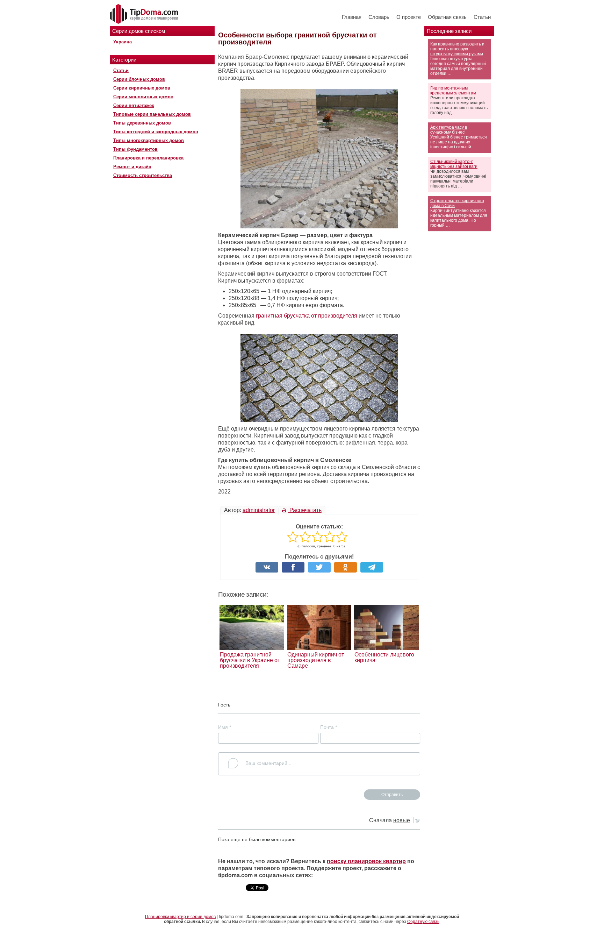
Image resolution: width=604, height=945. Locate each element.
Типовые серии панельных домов (152, 114)
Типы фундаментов (135, 149)
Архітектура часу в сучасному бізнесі (448, 130)
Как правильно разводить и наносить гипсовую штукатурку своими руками (457, 49)
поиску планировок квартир (366, 861)
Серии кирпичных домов (141, 88)
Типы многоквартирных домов (148, 140)
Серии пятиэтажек (133, 105)
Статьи (482, 17)
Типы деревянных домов (142, 123)
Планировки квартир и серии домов (180, 916)
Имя (224, 727)
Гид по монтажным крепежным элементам (453, 90)
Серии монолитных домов (143, 96)
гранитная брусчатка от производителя (306, 316)
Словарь (378, 17)
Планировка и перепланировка (148, 158)
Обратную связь (423, 921)
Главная (351, 17)
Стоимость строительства (142, 175)
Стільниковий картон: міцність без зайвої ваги (453, 164)
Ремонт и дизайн (132, 166)
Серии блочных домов (139, 79)
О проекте (408, 17)
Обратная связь (447, 17)
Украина (122, 41)
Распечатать (305, 510)
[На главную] (145, 14)
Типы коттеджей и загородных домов (155, 131)
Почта (328, 727)
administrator (259, 510)
